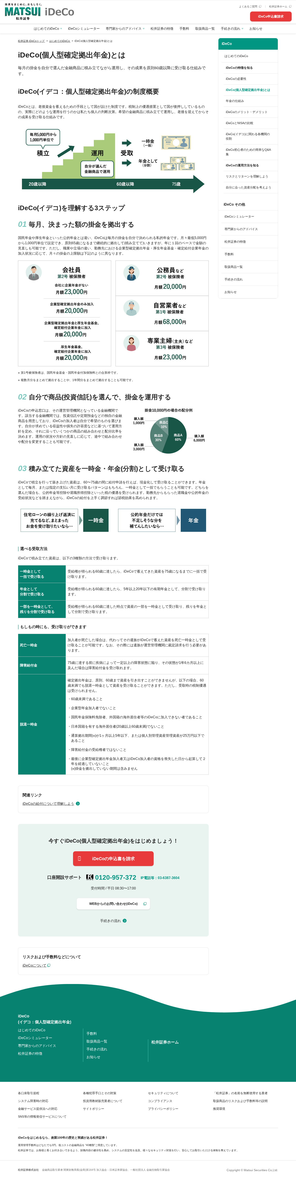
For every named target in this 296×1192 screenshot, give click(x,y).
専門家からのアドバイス (123, 28)
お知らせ (255, 28)
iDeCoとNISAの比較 (239, 123)
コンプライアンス (160, 1101)
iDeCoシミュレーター (84, 28)
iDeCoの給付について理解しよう (48, 804)
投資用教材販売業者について (102, 1101)
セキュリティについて (163, 1093)
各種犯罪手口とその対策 (99, 1093)
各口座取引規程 (28, 1093)
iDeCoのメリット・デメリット (247, 112)
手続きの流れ (230, 28)
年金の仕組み (235, 101)
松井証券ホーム (278, 6)
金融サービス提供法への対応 (37, 1108)
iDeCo (227, 44)
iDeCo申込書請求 (271, 16)
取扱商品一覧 (205, 28)
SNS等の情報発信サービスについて (42, 1116)
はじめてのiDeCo (46, 28)
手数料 (184, 28)
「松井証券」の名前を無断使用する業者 (240, 1093)
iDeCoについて (34, 965)
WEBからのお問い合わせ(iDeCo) (113, 903)
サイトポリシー (93, 1108)
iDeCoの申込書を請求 (113, 858)
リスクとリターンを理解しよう (247, 176)
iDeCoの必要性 (236, 78)
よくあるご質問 (248, 6)
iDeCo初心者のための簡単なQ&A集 (248, 152)
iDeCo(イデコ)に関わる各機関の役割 (248, 136)
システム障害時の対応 (33, 1101)
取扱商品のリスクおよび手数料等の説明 (240, 1101)
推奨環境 (219, 1108)
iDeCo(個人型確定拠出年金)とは (248, 90)
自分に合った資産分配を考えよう (248, 187)
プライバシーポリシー (163, 1108)
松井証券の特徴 (162, 28)
